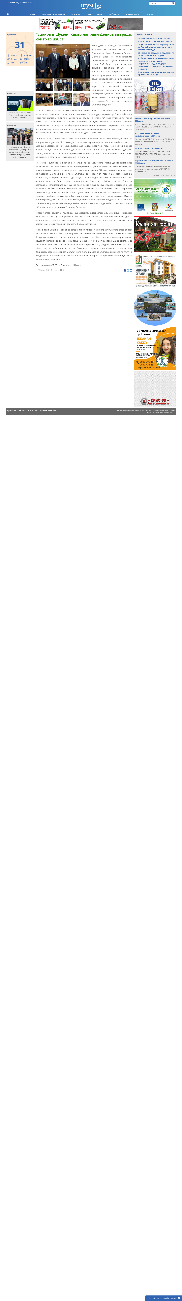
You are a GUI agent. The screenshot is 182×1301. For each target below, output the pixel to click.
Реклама (22, 410)
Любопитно (114, 14)
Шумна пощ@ (132, 14)
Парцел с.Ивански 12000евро (149, 148)
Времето (11, 410)
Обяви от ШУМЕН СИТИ (164, 175)
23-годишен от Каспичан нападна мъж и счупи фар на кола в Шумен (155, 39)
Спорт (100, 14)
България (75, 14)
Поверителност (48, 410)
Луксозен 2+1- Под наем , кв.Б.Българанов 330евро (147, 134)
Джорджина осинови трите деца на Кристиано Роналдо (156, 73)
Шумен (32, 14)
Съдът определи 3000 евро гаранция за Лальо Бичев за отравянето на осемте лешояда (156, 47)
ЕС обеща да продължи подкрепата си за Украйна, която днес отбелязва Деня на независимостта (156, 55)
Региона (149, 14)
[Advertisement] (18, 78)
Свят (88, 14)
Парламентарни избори (53, 14)
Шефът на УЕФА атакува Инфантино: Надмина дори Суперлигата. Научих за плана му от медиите (156, 65)
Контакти (33, 410)
